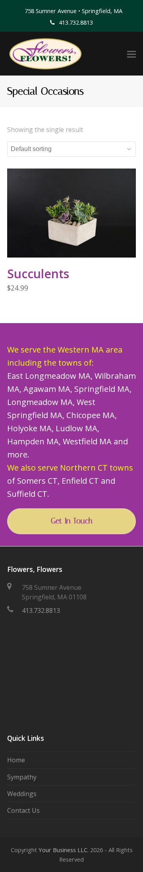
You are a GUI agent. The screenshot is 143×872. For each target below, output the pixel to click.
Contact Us (23, 810)
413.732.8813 (41, 610)
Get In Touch (72, 520)
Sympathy (22, 777)
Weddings (22, 793)
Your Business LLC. (64, 850)
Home (16, 760)
